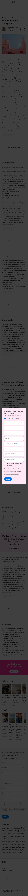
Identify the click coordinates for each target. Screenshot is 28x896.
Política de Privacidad (8, 471)
